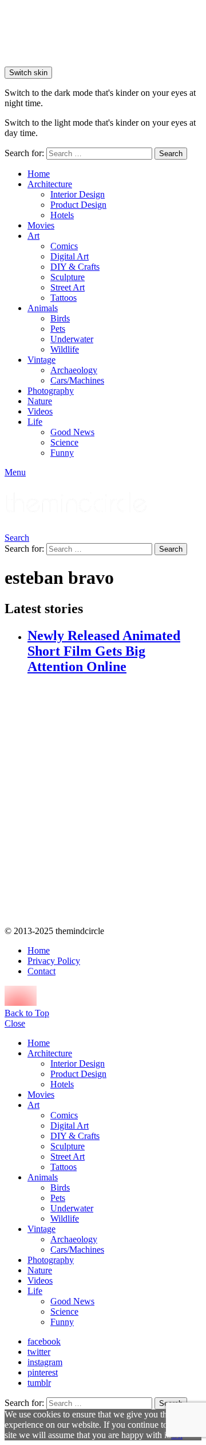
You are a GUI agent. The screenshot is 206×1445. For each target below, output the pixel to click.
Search (171, 153)
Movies (40, 225)
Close (15, 1023)
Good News (72, 432)
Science (64, 442)
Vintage (41, 360)
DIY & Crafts (75, 267)
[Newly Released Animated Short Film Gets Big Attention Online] (114, 801)
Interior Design (77, 194)
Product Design (78, 205)
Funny (62, 453)
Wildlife (64, 349)
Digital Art (69, 256)
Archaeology (73, 370)
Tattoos (63, 298)
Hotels (62, 215)
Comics (64, 246)
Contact (41, 971)
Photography (50, 391)
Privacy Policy (53, 961)
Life (34, 422)
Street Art (67, 287)
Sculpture (67, 277)
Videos (40, 411)
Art (33, 236)
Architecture (49, 184)
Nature (39, 401)
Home (38, 174)
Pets (57, 329)
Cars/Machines (77, 380)
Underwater (71, 339)
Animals (42, 308)
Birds (60, 318)
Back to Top (27, 1013)
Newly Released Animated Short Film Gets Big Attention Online (103, 651)
